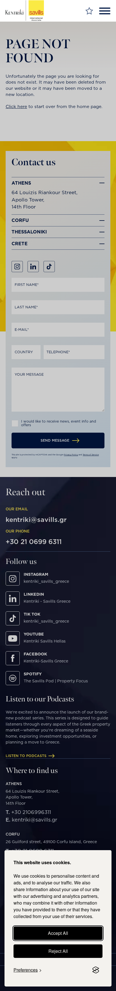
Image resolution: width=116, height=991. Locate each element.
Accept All (58, 933)
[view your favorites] (89, 11)
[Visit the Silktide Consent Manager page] (95, 970)
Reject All (58, 951)
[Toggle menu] (104, 11)
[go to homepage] (25, 10)
